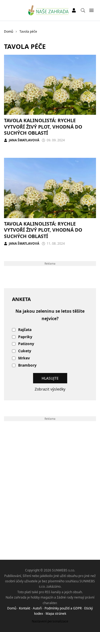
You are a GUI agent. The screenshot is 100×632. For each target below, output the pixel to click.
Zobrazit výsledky (50, 389)
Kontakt (24, 608)
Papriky (25, 337)
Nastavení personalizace (50, 621)
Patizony (26, 344)
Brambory (27, 365)
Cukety (24, 351)
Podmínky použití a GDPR (63, 608)
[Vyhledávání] (83, 10)
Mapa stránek (56, 613)
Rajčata (24, 330)
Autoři (37, 608)
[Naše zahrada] (48, 10)
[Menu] (91, 10)
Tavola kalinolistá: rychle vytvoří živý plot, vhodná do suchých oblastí (43, 126)
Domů (11, 608)
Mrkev (24, 358)
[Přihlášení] (74, 10)
